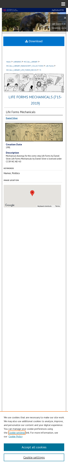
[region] (34, 438)
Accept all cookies (34, 447)
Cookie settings (17, 432)
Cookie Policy (15, 436)
